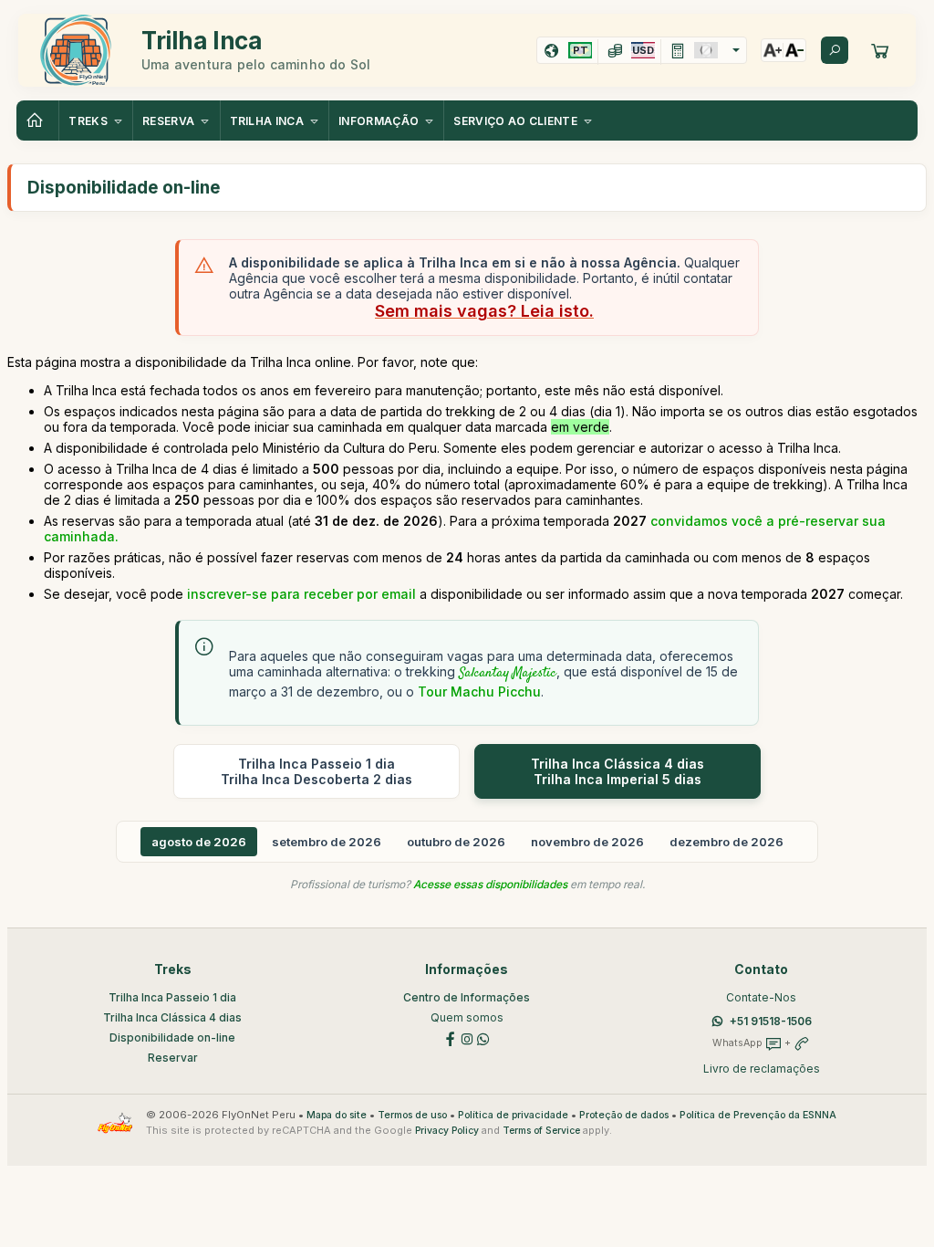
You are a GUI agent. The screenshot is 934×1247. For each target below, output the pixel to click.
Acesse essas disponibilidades (490, 884)
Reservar (173, 1057)
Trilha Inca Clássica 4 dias (172, 1017)
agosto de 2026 (198, 841)
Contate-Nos (761, 997)
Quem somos (467, 1017)
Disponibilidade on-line (172, 1037)
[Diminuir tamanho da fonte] (794, 50)
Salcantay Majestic (507, 674)
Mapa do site (336, 1115)
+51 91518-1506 (771, 1021)
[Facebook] (450, 1037)
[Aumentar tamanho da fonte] (773, 50)
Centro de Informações (466, 997)
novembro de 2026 (587, 841)
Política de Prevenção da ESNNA (758, 1115)
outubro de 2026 (456, 841)
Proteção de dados (624, 1115)
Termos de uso (412, 1115)
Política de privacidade (513, 1115)
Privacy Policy (447, 1131)
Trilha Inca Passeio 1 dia (172, 997)
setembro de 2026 (326, 841)
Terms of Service (541, 1131)
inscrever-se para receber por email (301, 594)
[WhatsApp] (483, 1037)
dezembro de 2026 (726, 841)
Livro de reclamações (761, 1068)
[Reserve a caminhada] (880, 50)
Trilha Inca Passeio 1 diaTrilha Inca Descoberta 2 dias (316, 771)
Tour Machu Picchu (479, 691)
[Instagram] (467, 1037)
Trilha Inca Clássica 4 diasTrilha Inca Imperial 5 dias (617, 771)
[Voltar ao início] (37, 120)
